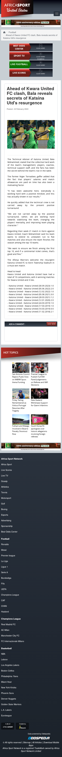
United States (17, 10)
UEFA (3, 589)
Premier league (8, 555)
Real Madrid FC (8, 624)
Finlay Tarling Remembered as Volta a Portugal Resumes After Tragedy (19, 405)
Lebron (4, 659)
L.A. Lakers (6, 709)
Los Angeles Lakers (10, 665)
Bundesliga (6, 577)
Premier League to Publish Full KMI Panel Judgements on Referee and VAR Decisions (39, 379)
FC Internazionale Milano (12, 641)
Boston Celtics (7, 670)
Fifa (3, 583)
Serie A (4, 572)
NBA (3, 653)
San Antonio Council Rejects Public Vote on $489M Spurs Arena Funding (21, 378)
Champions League (10, 594)
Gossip (4, 481)
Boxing (4, 509)
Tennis (4, 492)
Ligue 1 (4, 566)
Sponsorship (7, 526)
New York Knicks (8, 687)
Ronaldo (5, 544)
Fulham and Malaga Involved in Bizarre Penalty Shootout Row (20, 430)
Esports (4, 514)
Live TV (4, 475)
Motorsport (6, 498)
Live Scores (6, 469)
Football (12, 32)
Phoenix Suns (7, 693)
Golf (3, 503)
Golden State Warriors (11, 704)
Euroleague (6, 715)
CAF (3, 600)
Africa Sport (6, 464)
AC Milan (5, 629)
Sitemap (27, 742)
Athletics (5, 486)
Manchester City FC (10, 635)
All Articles (37, 742)
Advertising (6, 520)
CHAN (4, 605)
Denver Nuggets (8, 698)
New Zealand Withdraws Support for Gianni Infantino (39, 403)
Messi (3, 549)
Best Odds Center (9, 531)
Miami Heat (6, 681)
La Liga (4, 561)
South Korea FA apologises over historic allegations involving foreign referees (39, 431)
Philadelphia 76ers (9, 676)
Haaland (5, 611)
